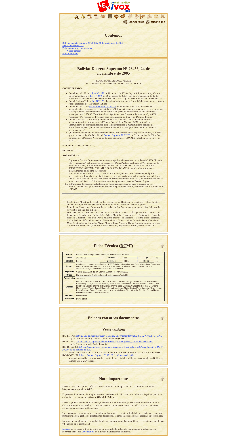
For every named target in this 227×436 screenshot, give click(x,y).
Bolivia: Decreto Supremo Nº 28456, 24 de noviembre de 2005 (92, 43)
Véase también (74, 51)
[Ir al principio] (162, 245)
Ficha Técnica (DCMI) (73, 45)
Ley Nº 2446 (96, 96)
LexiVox (66, 429)
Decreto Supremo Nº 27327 (102, 106)
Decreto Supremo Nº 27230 (117, 135)
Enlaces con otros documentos (77, 48)
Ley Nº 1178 (98, 93)
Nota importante (70, 53)
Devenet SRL (88, 431)
